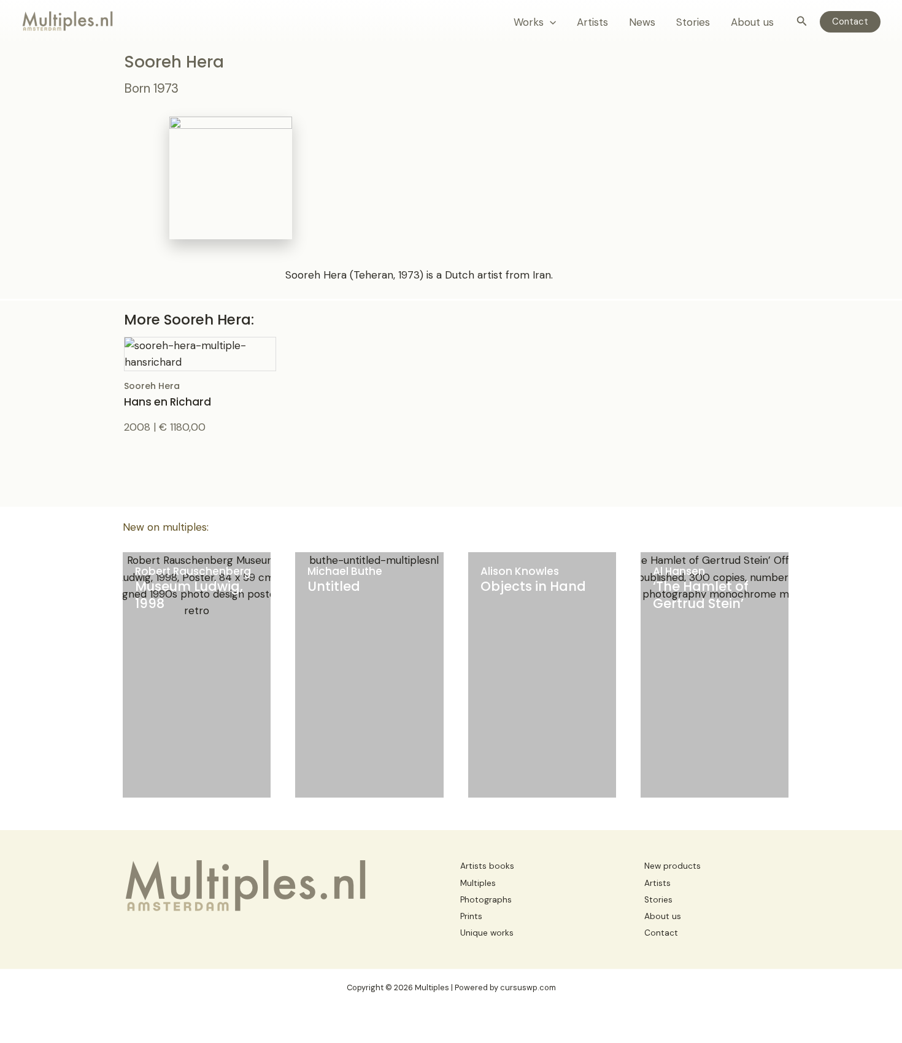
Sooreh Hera (167, 394)
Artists (592, 22)
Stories (693, 22)
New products (672, 866)
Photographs (486, 900)
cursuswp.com (528, 987)
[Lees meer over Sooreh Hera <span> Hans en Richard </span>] (200, 353)
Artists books (487, 866)
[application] (550, 22)
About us (752, 22)
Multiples (478, 883)
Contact (661, 933)
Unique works (487, 933)
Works (529, 22)
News (642, 22)
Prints (471, 916)
